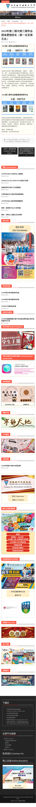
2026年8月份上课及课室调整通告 (12, 201)
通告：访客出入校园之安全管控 (11, 215)
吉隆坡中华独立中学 (10, 740)
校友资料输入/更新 (9, 404)
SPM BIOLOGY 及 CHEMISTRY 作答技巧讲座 (14, 181)
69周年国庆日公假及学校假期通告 (12, 194)
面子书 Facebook (9, 738)
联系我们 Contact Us (13, 753)
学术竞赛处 (8, 745)
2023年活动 (22, 139)
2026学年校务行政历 (12, 713)
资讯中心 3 (13, 42)
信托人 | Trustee (18, 500)
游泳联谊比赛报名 (18, 548)
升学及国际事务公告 (18, 592)
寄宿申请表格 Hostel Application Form (17, 720)
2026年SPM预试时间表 (8, 306)
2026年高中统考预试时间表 (10, 293)
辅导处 (7, 743)
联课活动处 (18, 141)
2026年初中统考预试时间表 (10, 299)
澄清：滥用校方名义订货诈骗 (11, 208)
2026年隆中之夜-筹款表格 (18, 542)
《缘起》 (18, 534)
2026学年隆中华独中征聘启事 (11, 466)
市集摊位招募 (18, 545)
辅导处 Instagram (9, 749)
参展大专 (18, 595)
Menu (19, 17)
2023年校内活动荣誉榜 (11, 139)
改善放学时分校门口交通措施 (11, 187)
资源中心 (7, 747)
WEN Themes (22, 801)
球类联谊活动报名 (18, 551)
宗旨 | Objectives (18, 496)
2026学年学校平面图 (12, 715)
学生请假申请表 (11, 717)
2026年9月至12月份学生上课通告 (12, 174)
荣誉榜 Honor (25, 141)
